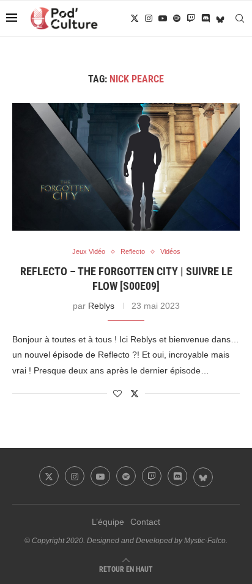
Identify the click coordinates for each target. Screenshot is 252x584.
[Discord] (205, 18)
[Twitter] (134, 18)
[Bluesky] (220, 18)
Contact (145, 522)
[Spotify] (176, 18)
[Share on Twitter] (134, 393)
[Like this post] (117, 393)
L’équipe (108, 522)
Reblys (101, 306)
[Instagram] (148, 18)
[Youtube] (162, 18)
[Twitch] (191, 18)
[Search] (240, 18)
